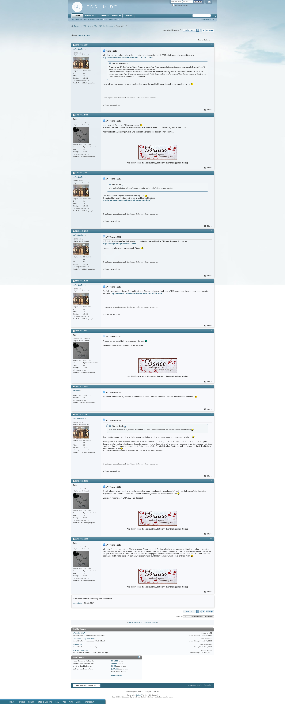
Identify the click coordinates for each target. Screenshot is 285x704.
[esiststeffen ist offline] (81, 63)
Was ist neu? (90, 16)
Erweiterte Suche (207, 19)
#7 (211, 386)
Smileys (114, 664)
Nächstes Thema (150, 623)
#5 (211, 281)
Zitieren (209, 110)
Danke (78, 701)
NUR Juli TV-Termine (80, 651)
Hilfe (209, 2)
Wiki (64, 701)
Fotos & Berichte (44, 701)
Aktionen (99, 19)
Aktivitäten (104, 16)
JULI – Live (87, 26)
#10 (211, 539)
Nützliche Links (111, 19)
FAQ (57, 701)
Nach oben (209, 617)
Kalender (91, 19)
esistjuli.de (116, 16)
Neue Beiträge (77, 19)
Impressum (90, 701)
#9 (211, 481)
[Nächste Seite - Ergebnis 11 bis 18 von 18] (203, 30)
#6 (211, 330)
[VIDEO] (114, 669)
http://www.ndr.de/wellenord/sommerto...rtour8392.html (136, 293)
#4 (211, 231)
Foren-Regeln (116, 675)
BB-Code (114, 661)
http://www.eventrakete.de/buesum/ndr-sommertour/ (127, 200)
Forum (77, 16)
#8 (211, 414)
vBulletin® (138, 695)
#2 (211, 115)
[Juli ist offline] (81, 135)
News (12, 701)
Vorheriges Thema (135, 623)
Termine (21, 701)
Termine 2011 (78, 645)
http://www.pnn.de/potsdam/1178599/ (119, 243)
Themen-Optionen (204, 40)
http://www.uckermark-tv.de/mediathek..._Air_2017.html (128, 57)
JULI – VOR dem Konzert (103, 26)
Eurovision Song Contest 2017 (84, 639)
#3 (211, 173)
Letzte (208, 31)
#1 (211, 45)
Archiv (199, 685)
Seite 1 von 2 (190, 30)
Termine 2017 (84, 35)
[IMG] (113, 666)
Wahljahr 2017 (79, 633)
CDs (71, 701)
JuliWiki (128, 16)
